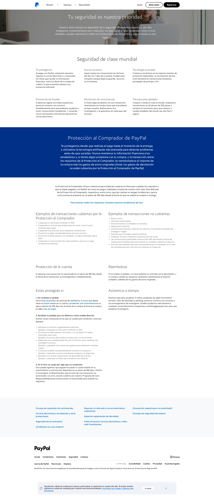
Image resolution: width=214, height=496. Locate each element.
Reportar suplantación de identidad (101, 416)
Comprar (84, 457)
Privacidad (157, 464)
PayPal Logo (42, 449)
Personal (49, 5)
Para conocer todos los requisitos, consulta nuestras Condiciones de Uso (107, 202)
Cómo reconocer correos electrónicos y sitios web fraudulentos (105, 422)
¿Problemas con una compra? (50, 427)
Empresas (67, 5)
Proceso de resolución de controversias (54, 408)
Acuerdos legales (172, 464)
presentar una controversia (83, 303)
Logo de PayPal (37, 4)
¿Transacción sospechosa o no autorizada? (152, 408)
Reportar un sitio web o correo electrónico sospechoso (104, 409)
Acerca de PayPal (41, 464)
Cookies (146, 464)
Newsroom (56, 464)
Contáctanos (48, 457)
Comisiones (61, 457)
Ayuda (139, 5)
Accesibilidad (135, 464)
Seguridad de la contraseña (49, 421)
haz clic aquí (49, 309)
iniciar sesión (50, 303)
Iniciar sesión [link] (154, 5)
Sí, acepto (148, 488)
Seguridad (73, 457)
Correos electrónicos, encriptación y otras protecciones (56, 414)
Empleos (67, 464)
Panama (176, 457)
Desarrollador (84, 5)
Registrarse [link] (171, 5)
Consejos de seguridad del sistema (149, 413)
